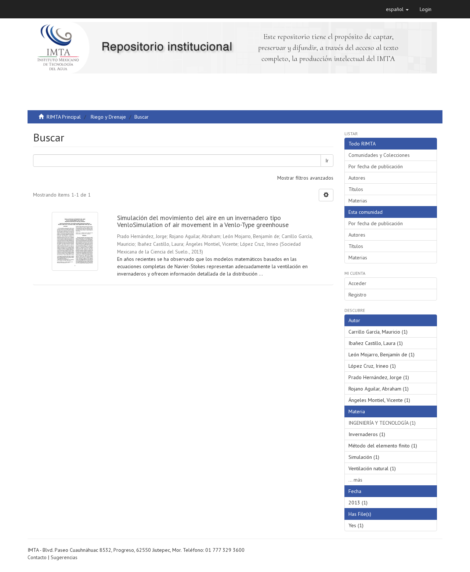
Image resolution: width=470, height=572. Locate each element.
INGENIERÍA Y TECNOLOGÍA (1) (382, 423)
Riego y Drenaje (108, 117)
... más (355, 479)
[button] (397, 9)
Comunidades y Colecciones (379, 155)
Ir (327, 160)
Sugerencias (64, 557)
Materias (357, 200)
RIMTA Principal (64, 117)
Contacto (37, 557)
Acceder (357, 283)
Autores (356, 178)
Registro (357, 294)
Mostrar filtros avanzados (305, 178)
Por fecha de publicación (375, 166)
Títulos (355, 189)
